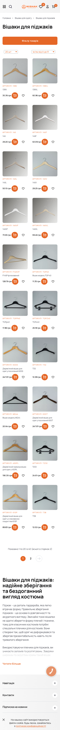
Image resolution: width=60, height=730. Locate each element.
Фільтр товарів (30, 40)
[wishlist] (23, 95)
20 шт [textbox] (8, 51)
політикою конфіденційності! (31, 725)
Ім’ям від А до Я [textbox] (41, 51)
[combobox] (11, 52)
